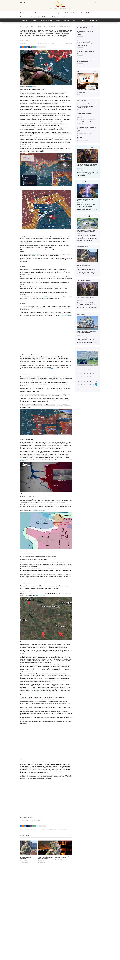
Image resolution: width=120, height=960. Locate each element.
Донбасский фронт (26, 820)
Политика (24, 20)
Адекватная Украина (46, 20)
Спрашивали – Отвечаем (42, 13)
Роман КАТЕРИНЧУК (25, 40)
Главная (22, 26)
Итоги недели (57, 13)
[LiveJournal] (29, 47)
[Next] (98, 20)
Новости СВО (37, 820)
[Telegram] (35, 47)
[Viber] (31, 47)
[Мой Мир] (25, 47)
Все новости (93, 20)
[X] (27, 47)
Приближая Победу (70, 13)
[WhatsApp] (33, 47)
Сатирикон (23, 17)
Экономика (34, 20)
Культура (66, 20)
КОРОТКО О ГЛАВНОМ (36, 26)
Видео (88, 13)
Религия (75, 20)
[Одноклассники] (23, 47)
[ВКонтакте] (21, 47)
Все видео (95, 71)
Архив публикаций (93, 349)
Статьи (27, 26)
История (58, 20)
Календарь (83, 20)
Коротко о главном (25, 13)
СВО (81, 13)
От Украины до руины (58, 17)
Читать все (95, 26)
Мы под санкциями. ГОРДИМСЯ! (39, 17)
